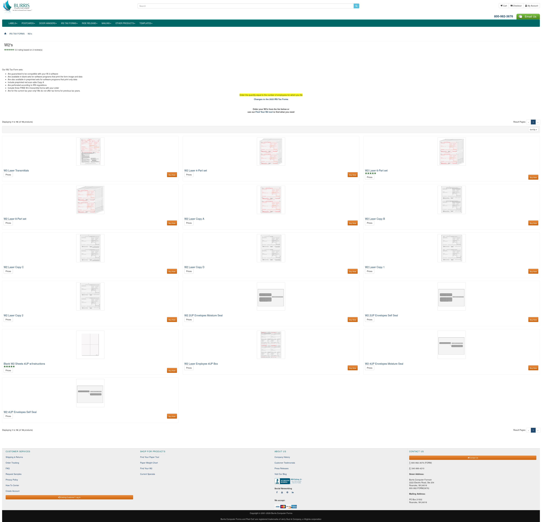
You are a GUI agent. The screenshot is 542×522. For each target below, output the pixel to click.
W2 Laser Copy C (14, 267)
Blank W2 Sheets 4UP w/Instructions (24, 363)
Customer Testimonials (285, 462)
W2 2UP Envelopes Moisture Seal (203, 315)
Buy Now (172, 175)
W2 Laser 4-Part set (195, 170)
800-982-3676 (503, 16)
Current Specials (147, 474)
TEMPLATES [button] (145, 23)
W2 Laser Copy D (194, 267)
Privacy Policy (12, 479)
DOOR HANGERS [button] (47, 23)
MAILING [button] (106, 23)
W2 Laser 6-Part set (376, 170)
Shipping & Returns (14, 457)
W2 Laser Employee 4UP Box (201, 363)
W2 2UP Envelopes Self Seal (381, 315)
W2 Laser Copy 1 (375, 267)
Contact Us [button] (473, 457)
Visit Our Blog (281, 474)
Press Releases (282, 468)
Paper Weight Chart (149, 462)
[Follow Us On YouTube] (282, 492)
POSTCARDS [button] (28, 23)
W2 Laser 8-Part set (15, 218)
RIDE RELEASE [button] (89, 23)
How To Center (12, 485)
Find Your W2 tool (264, 111)
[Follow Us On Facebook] (277, 492)
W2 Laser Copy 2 (13, 315)
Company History (282, 457)
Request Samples (13, 474)
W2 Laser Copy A (194, 218)
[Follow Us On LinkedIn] (292, 492)
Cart (505, 5)
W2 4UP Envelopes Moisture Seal (384, 363)
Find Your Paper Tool (149, 457)
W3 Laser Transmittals (16, 170)
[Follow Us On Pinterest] (287, 492)
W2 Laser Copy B (375, 218)
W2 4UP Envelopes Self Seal (20, 412)
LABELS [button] (12, 23)
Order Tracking (12, 462)
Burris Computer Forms (281, 513)
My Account (532, 5)
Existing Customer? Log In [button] (70, 497)
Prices (8, 174)
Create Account (12, 491)
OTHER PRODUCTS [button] (124, 23)
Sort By (533, 129)
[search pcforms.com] (356, 6)
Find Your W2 (146, 468)
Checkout (517, 5)
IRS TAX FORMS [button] (68, 23)
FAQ (8, 468)
